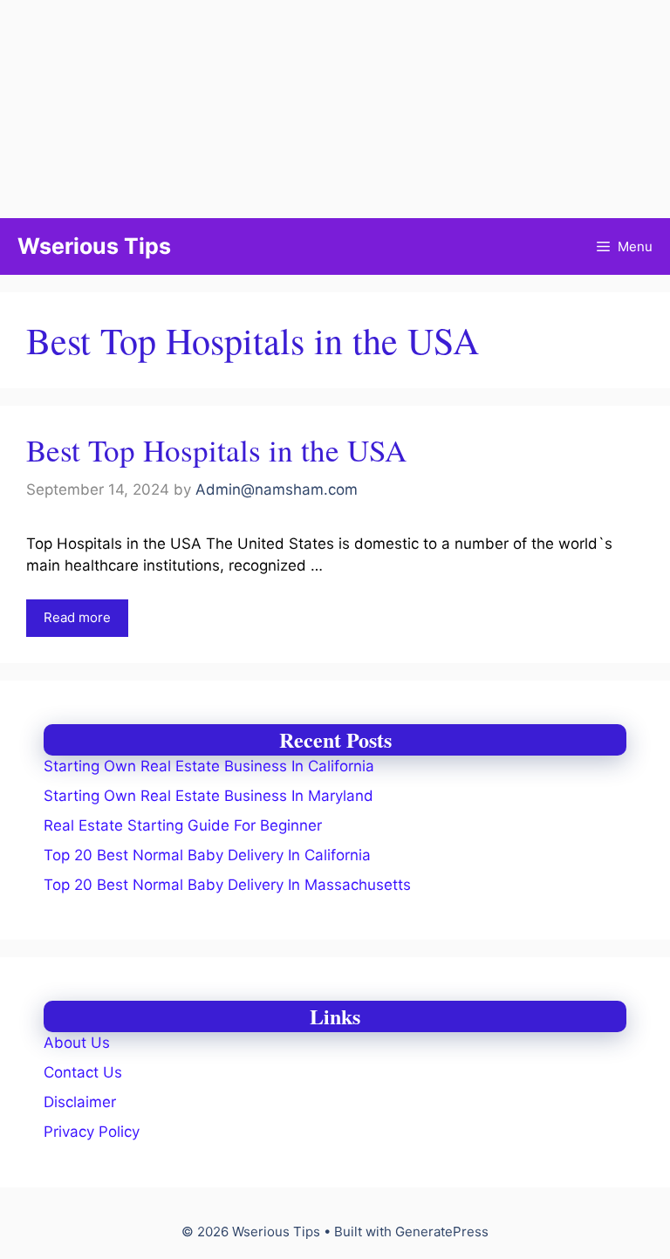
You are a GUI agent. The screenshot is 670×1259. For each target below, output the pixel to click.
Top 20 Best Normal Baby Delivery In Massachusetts (227, 884)
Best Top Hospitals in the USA (216, 449)
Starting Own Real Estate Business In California (209, 766)
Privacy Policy (92, 1131)
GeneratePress (442, 1231)
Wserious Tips (94, 246)
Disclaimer (80, 1102)
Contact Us (83, 1072)
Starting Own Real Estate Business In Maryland (208, 795)
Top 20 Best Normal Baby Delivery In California (207, 855)
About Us (77, 1042)
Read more (77, 617)
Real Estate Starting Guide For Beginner (183, 825)
